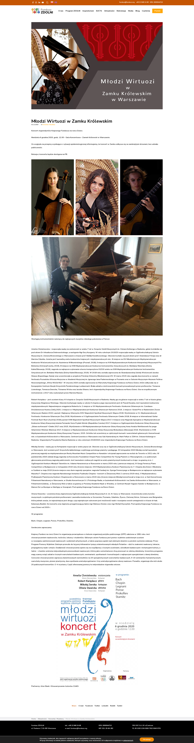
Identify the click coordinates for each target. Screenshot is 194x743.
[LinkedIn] (39, 2)
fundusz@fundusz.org (79, 728)
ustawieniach (128, 741)
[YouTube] (43, 2)
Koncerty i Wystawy (48, 124)
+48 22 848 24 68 (74, 725)
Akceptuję (147, 739)
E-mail (81, 706)
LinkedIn (105, 706)
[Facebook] (33, 2)
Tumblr (119, 706)
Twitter (97, 706)
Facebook (89, 706)
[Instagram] (36, 2)
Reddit (112, 706)
